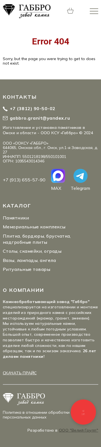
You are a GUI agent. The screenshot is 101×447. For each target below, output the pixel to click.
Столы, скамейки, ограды (32, 251)
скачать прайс (19, 372)
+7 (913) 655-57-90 (24, 179)
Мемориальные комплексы (34, 227)
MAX (56, 188)
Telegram (80, 188)
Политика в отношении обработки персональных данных (36, 414)
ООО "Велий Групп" (78, 430)
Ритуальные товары (26, 269)
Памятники (16, 218)
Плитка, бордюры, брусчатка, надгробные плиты (37, 239)
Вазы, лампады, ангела (29, 260)
